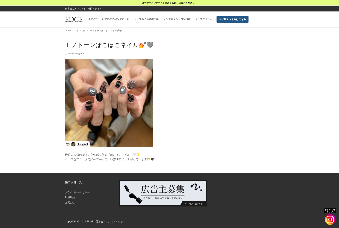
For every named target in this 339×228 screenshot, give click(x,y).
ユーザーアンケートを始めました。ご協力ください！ (169, 2)
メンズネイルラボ (115, 221)
